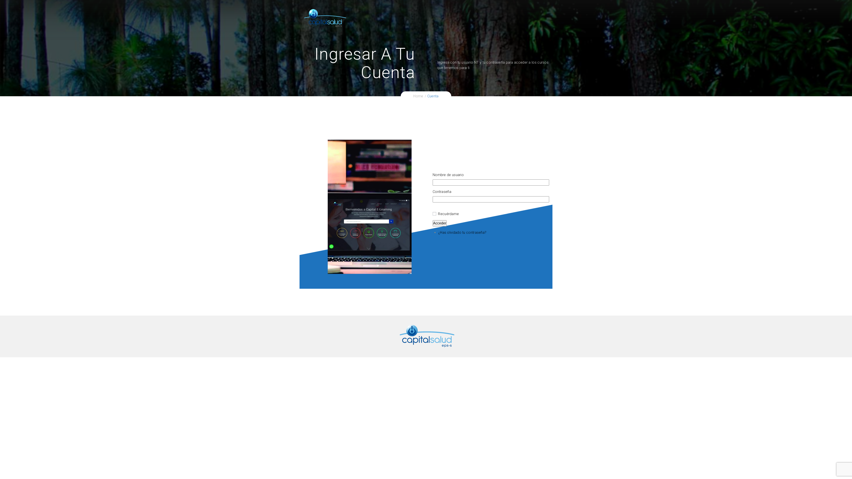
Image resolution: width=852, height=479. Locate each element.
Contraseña (442, 192)
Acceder (439, 223)
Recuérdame (448, 214)
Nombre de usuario (448, 175)
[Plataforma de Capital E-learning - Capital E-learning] (325, 18)
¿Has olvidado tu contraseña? (462, 232)
